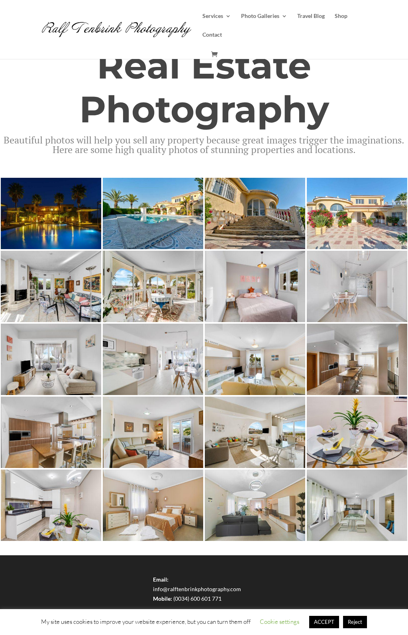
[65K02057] (357, 394)
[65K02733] (357, 321)
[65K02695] (153, 394)
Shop (341, 16)
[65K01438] (255, 540)
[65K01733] (51, 540)
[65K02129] (255, 394)
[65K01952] (153, 467)
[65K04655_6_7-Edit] (255, 249)
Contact (212, 35)
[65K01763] (357, 467)
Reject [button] (355, 622)
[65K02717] (51, 394)
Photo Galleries (260, 16)
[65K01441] (51, 249)
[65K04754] (51, 321)
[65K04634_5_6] (153, 249)
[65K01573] (153, 540)
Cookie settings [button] (279, 621)
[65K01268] (357, 540)
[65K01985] (51, 467)
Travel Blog (311, 16)
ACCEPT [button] (324, 622)
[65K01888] (255, 467)
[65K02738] (255, 321)
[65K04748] (153, 321)
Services (212, 16)
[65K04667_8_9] (357, 249)
